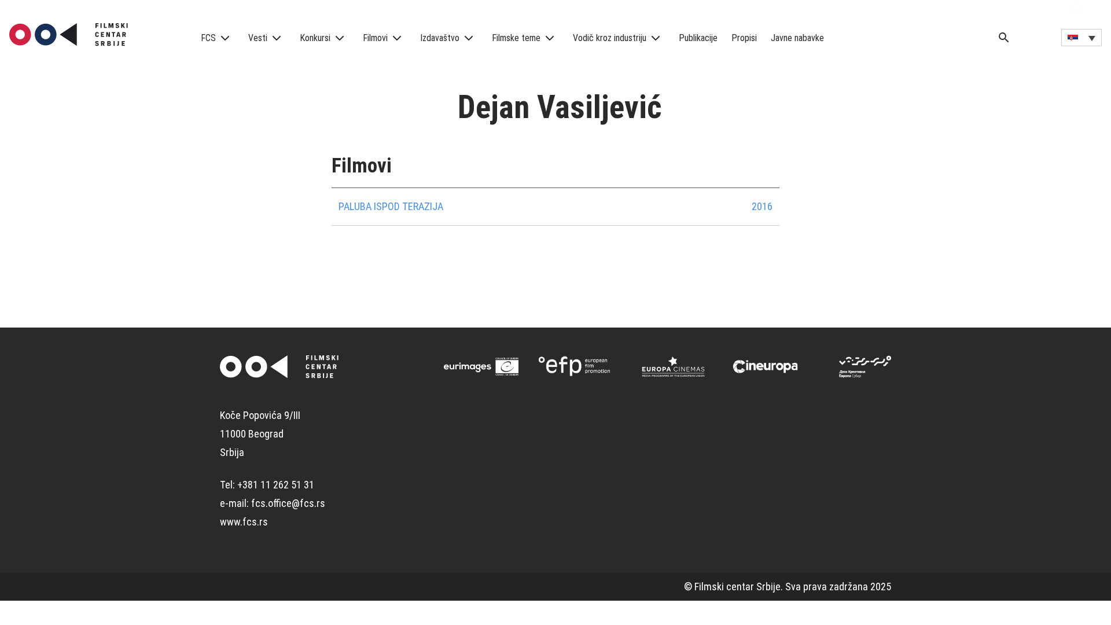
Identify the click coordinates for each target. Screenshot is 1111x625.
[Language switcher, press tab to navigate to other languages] (1081, 37)
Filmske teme (516, 37)
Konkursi (315, 37)
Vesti (257, 37)
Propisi (744, 37)
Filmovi (375, 37)
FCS (208, 37)
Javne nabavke (797, 37)
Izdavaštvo (439, 37)
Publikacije (698, 37)
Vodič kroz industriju (609, 37)
